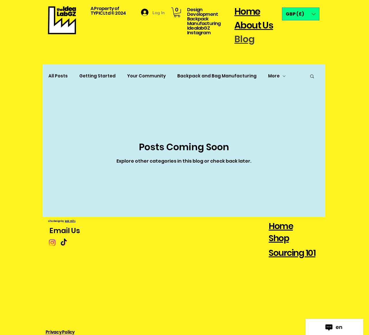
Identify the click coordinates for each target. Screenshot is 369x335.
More (274, 76)
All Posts (58, 76)
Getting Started (97, 76)
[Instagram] (52, 242)
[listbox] (300, 13)
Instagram (198, 32)
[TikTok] (63, 242)
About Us (253, 25)
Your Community (146, 76)
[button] (177, 12)
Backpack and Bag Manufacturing (217, 76)
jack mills (70, 221)
